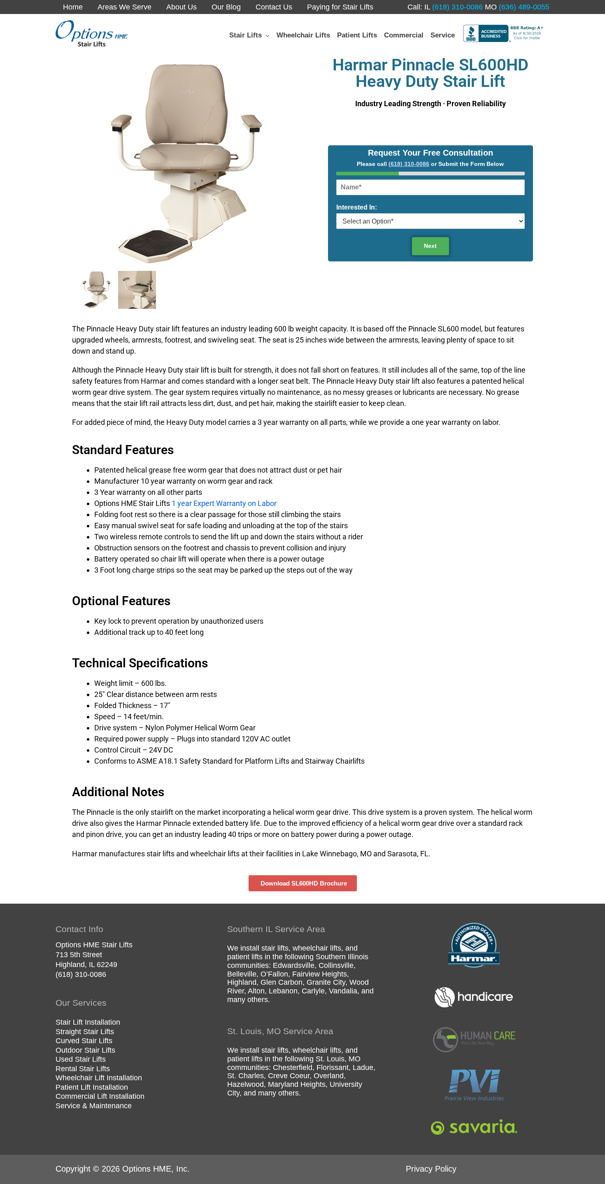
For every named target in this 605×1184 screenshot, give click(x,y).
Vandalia (343, 991)
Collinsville (336, 965)
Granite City (326, 982)
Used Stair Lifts (81, 1059)
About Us (181, 7)
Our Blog (226, 7)
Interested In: (356, 207)
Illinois (358, 957)
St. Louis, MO (338, 1059)
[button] (266, 35)
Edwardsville (293, 965)
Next (430, 246)
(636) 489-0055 (523, 7)
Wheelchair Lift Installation (99, 1078)
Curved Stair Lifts (84, 1041)
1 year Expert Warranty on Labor (224, 503)
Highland (241, 982)
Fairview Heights (319, 974)
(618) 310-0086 (456, 7)
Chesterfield (292, 1067)
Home (73, 7)
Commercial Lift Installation (100, 1096)
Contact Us (274, 7)
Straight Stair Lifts (85, 1032)
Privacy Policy (431, 1168)
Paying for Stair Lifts (340, 7)
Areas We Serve (124, 7)
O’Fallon (274, 974)
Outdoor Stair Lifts (85, 1050)
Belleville (241, 974)
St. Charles (245, 1076)
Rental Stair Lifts (83, 1069)
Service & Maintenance (94, 1106)
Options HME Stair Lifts (94, 945)
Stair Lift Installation (88, 1022)
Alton (256, 991)
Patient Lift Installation (92, 1087)
